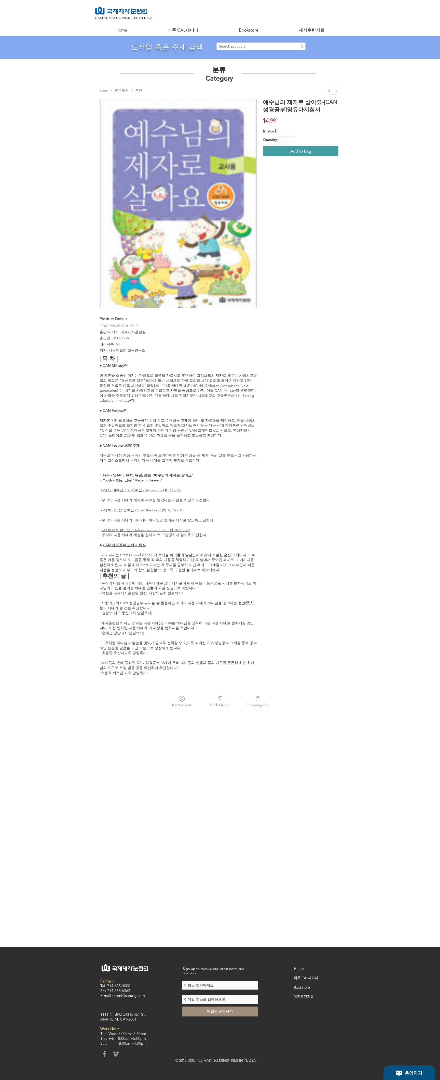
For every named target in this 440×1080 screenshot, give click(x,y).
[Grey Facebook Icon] (104, 1054)
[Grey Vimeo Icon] (116, 1054)
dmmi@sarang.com (128, 995)
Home (299, 968)
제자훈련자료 (304, 997)
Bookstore (302, 987)
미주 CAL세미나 (306, 978)
